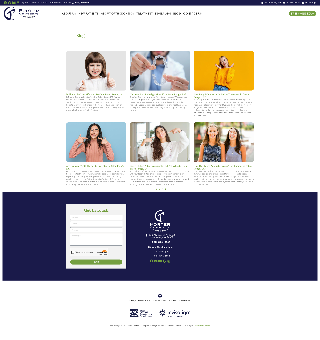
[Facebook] (5, 2)
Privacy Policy (144, 301)
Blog (177, 14)
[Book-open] (13, 2)
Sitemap (132, 301)
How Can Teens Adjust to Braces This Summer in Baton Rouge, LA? (223, 167)
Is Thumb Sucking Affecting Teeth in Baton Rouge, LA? (95, 94)
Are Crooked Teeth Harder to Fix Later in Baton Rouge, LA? (95, 167)
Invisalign (163, 14)
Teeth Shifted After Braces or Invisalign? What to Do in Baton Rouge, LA (159, 167)
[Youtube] (155, 261)
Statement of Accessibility (180, 301)
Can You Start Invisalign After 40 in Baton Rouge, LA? (158, 94)
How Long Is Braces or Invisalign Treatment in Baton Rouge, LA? (221, 96)
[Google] (9, 2)
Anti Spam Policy (159, 301)
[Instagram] (18, 2)
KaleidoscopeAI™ (202, 326)
